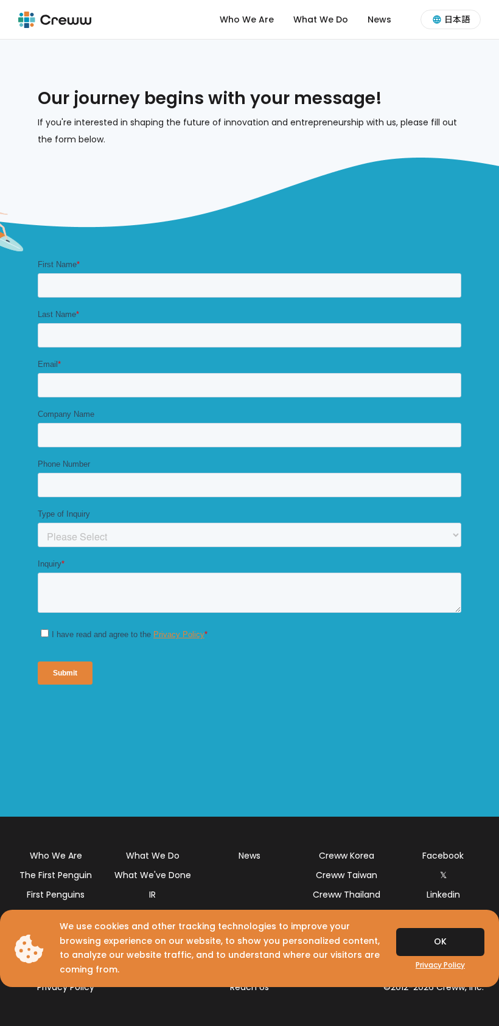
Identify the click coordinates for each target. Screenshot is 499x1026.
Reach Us (249, 987)
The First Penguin (55, 875)
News (379, 19)
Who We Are (247, 19)
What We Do (320, 19)
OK (440, 941)
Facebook (443, 856)
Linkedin (443, 894)
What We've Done (152, 875)
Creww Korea (346, 856)
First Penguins (56, 894)
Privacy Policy (65, 987)
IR (152, 894)
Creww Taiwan (346, 875)
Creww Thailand (346, 894)
